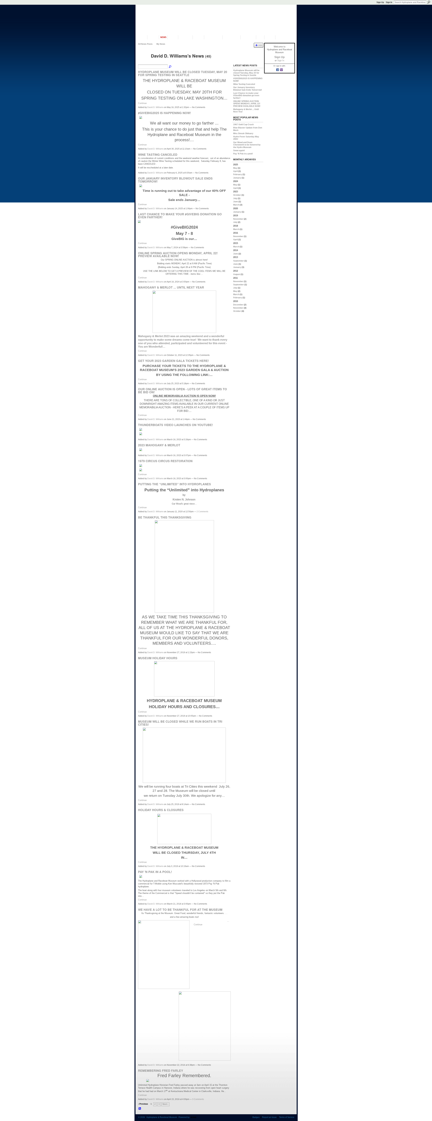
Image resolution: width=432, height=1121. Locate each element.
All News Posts (145, 44)
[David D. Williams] (143, 62)
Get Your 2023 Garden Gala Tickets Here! (173, 361)
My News (160, 44)
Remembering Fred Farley (160, 1070)
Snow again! (239, 150)
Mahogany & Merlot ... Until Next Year (171, 287)
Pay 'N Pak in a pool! (155, 872)
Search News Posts (170, 66)
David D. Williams (155, 107)
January (237, 178)
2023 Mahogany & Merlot (159, 445)
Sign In (389, 2)
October (237, 195)
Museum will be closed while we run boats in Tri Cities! (180, 722)
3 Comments (198, 1099)
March (236, 205)
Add (260, 45)
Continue (142, 103)
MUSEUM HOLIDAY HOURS (157, 658)
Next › (165, 1104)
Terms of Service (286, 1117)
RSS (139, 1108)
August (236, 274)
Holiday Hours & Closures (161, 810)
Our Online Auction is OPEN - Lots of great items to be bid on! (182, 390)
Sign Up (380, 2)
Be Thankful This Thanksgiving (164, 517)
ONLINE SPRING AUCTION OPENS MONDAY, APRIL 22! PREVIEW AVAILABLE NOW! (178, 254)
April (235, 171)
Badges (256, 1117)
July (235, 198)
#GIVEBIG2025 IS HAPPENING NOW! (164, 113)
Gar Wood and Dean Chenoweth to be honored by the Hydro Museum (247, 144)
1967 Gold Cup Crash (243, 124)
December (238, 305)
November (238, 219)
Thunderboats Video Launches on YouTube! (175, 425)
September (238, 261)
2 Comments (202, 511)
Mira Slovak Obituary (243, 133)
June (235, 201)
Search (428, 2)
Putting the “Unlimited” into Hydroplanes (174, 484)
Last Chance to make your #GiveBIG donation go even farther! (180, 215)
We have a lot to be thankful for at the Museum (180, 909)
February (237, 174)
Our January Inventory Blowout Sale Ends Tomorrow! (175, 179)
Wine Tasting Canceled (157, 154)
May (235, 168)
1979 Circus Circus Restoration (165, 461)
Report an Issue (269, 1117)
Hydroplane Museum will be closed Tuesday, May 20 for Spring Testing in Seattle (182, 73)
